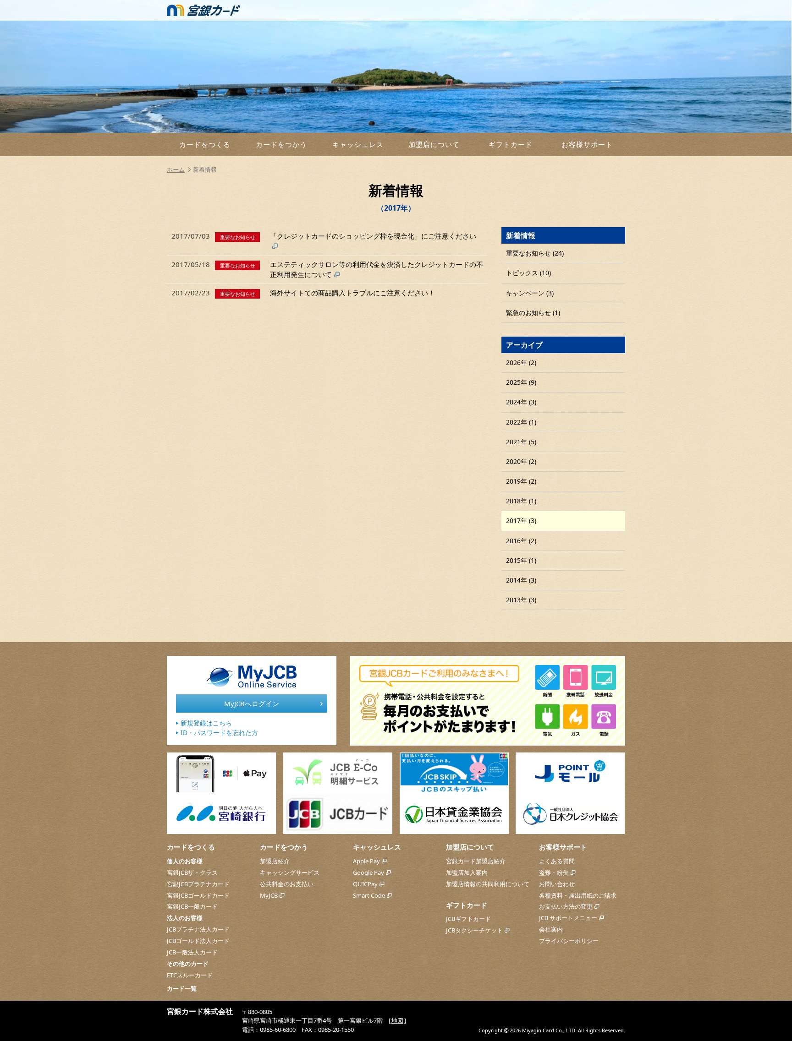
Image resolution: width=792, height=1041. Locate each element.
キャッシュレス (358, 144)
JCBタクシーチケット (474, 930)
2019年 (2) (521, 481)
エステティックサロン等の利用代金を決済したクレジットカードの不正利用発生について (327, 269)
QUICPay (365, 884)
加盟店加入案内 (467, 872)
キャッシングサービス (289, 872)
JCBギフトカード (468, 919)
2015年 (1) (521, 560)
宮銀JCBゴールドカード (198, 895)
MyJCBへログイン (251, 703)
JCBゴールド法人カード (198, 941)
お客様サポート (587, 144)
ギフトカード (511, 144)
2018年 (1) (521, 500)
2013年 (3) (521, 599)
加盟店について (434, 144)
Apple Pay (366, 861)
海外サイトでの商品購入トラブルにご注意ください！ (303, 292)
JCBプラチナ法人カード (198, 929)
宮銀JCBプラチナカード (198, 884)
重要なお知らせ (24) (535, 253)
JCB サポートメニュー (568, 918)
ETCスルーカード (190, 975)
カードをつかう (281, 144)
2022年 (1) (521, 422)
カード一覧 (182, 988)
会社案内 (551, 929)
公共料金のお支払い (287, 884)
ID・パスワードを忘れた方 (219, 732)
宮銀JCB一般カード (192, 906)
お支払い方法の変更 (566, 906)
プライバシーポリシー (569, 941)
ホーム (176, 169)
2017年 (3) (521, 520)
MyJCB (269, 895)
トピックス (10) (528, 272)
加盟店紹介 (275, 861)
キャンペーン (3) (530, 293)
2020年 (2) (521, 461)
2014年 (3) (521, 580)
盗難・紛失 (554, 872)
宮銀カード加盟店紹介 (476, 861)
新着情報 (520, 235)
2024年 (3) (521, 402)
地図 (397, 1020)
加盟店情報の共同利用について (487, 884)
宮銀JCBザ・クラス (192, 872)
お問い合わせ (557, 884)
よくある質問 (557, 861)
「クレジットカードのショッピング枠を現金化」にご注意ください (323, 235)
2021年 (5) (521, 441)
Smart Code (369, 895)
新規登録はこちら (206, 722)
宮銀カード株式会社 (200, 1011)
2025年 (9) (521, 382)
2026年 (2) (521, 362)
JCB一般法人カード (192, 952)
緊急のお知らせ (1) (533, 312)
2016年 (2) (521, 540)
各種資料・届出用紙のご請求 (577, 895)
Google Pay (368, 872)
